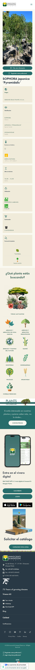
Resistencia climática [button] (9, 145)
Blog (4, 611)
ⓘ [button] (5, 149)
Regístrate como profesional (19, 73)
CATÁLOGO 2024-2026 (21, 547)
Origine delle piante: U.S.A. (14, 100)
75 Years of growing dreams (15, 589)
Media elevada (9, 159)
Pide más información (19, 68)
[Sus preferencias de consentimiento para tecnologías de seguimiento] (3, 667)
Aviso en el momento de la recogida (14, 668)
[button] (31, 4)
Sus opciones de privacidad (16, 665)
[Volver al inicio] (9, 4)
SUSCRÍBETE (17, 491)
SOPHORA (7, 118)
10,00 (6, 179)
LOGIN (17, 497)
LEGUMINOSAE (9, 132)
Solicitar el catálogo (18, 539)
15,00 (12, 179)
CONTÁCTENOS (17, 423)
